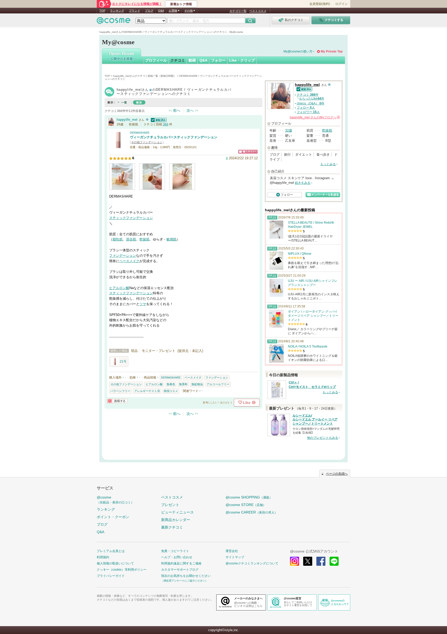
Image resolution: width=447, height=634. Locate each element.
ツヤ (142, 304)
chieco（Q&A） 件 (310, 103)
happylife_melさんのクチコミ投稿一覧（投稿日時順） (144, 75)
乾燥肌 (144, 239)
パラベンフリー (120, 391)
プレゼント (170, 505)
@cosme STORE (246, 505)
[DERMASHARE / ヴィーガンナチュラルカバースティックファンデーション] (118, 146)
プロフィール (156, 60)
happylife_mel (127, 120)
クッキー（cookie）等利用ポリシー (121, 569)
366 (165, 124)
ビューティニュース (177, 512)
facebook (320, 561)
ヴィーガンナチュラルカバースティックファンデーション (173, 137)
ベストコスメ (257, 10)
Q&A (161, 10)
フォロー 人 (306, 107)
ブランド (134, 10)
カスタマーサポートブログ (179, 569)
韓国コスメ (171, 391)
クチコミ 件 (307, 94)
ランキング (117, 10)
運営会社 (232, 551)
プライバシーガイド (111, 576)
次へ (190, 110)
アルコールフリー (218, 384)
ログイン (341, 4)
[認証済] (158, 120)
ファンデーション (122, 256)
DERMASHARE (140, 132)
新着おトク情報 (181, 4)
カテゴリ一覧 (238, 10)
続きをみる (302, 183)
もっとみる (328, 164)
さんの (314, 117)
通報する (117, 401)
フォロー (218, 60)
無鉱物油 (197, 384)
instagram (294, 561)
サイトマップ (235, 557)
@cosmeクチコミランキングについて (252, 563)
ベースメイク (129, 261)
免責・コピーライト (175, 551)
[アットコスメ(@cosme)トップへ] (113, 22)
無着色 (171, 384)
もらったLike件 (311, 98)
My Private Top (331, 51)
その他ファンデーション (146, 142)
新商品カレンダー (175, 520)
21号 (123, 361)
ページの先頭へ (337, 474)
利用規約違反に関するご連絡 (181, 563)
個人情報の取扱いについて (115, 563)
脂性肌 (118, 239)
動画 (192, 60)
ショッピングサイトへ (248, 152)
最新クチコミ (172, 527)
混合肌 (131, 239)
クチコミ (177, 60)
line (334, 561)
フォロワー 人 (308, 112)
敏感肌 (171, 239)
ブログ (149, 10)
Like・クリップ (242, 60)
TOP (102, 10)
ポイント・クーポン (113, 517)
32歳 (288, 130)
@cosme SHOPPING (249, 497)
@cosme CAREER (252, 512)
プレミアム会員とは (111, 551)
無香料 (183, 384)
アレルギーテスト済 (147, 391)
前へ (176, 110)
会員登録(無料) (319, 4)
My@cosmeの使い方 (298, 51)
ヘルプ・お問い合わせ (176, 557)
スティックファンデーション (131, 218)
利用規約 (103, 557)
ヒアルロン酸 (119, 288)
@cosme (115, 499)
